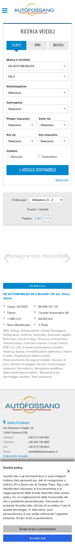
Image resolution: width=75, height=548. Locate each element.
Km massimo (48, 135)
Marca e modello (18, 59)
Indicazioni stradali (15, 456)
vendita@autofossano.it (42, 451)
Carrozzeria (14, 102)
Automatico (49, 156)
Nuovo (58, 45)
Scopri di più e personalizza (37, 529)
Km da (11, 135)
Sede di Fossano (18, 422)
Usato (16, 45)
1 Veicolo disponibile (37, 170)
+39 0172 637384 (38, 437)
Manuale (16, 156)
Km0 (37, 45)
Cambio (12, 151)
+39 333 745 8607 (39, 442)
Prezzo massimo (18, 118)
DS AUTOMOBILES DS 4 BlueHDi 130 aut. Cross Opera (36, 296)
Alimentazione (16, 86)
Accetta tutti (37, 538)
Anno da (44, 118)
